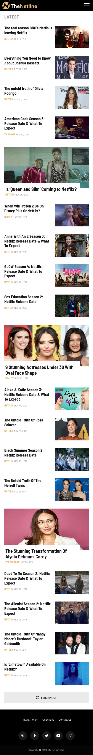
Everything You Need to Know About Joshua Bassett (27, 60)
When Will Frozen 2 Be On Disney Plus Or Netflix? (24, 208)
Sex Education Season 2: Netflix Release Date (23, 299)
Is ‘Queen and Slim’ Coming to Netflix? (41, 189)
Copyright (48, 719)
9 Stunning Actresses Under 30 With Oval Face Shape (39, 370)
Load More (49, 698)
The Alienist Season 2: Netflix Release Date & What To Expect (27, 608)
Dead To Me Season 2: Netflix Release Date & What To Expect (27, 578)
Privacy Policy (30, 719)
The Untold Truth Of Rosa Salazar (23, 422)
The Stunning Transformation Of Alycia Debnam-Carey (36, 553)
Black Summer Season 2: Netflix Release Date (24, 452)
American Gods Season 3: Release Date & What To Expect (24, 123)
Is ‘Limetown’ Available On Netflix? (25, 666)
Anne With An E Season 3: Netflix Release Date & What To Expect (26, 241)
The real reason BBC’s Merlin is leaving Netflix (28, 30)
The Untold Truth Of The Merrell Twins (22, 483)
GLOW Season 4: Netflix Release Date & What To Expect (23, 271)
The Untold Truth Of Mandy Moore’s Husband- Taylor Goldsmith (24, 639)
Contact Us (65, 719)
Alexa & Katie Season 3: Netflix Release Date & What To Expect (26, 394)
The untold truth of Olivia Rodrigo (23, 91)
